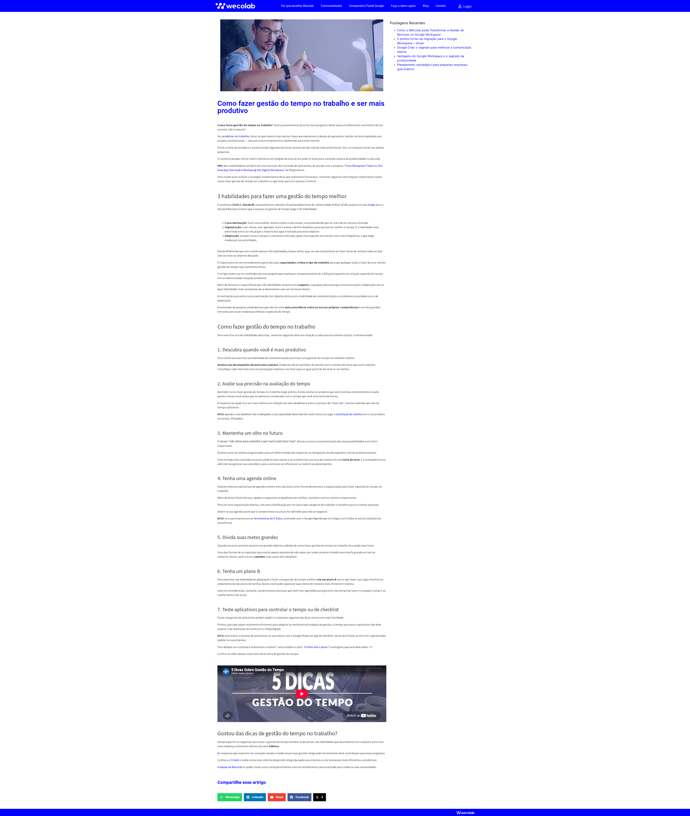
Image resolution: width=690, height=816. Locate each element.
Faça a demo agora (403, 6)
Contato (441, 6)
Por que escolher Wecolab (297, 6)
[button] (229, 797)
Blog (426, 6)
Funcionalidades (331, 6)
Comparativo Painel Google (366, 6)
